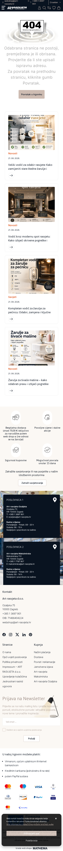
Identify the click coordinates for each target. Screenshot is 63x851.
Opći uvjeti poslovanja (14, 657)
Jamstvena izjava (43, 666)
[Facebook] (4, 634)
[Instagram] (10, 634)
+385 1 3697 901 (16, 514)
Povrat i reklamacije (44, 661)
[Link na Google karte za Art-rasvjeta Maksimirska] (55, 547)
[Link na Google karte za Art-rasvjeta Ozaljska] (55, 500)
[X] (17, 634)
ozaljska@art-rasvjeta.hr (20, 517)
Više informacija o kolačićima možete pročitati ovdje (29, 824)
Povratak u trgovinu (31, 94)
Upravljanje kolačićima (14, 676)
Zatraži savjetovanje (32, 482)
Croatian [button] (54, 2)
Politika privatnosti (12, 661)
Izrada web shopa (24, 848)
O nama (6, 652)
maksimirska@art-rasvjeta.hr (22, 564)
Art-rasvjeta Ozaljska (45, 681)
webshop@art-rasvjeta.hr (16, 622)
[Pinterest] (30, 634)
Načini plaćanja (42, 652)
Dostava (38, 657)
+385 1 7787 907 (16, 561)
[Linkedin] (24, 634)
